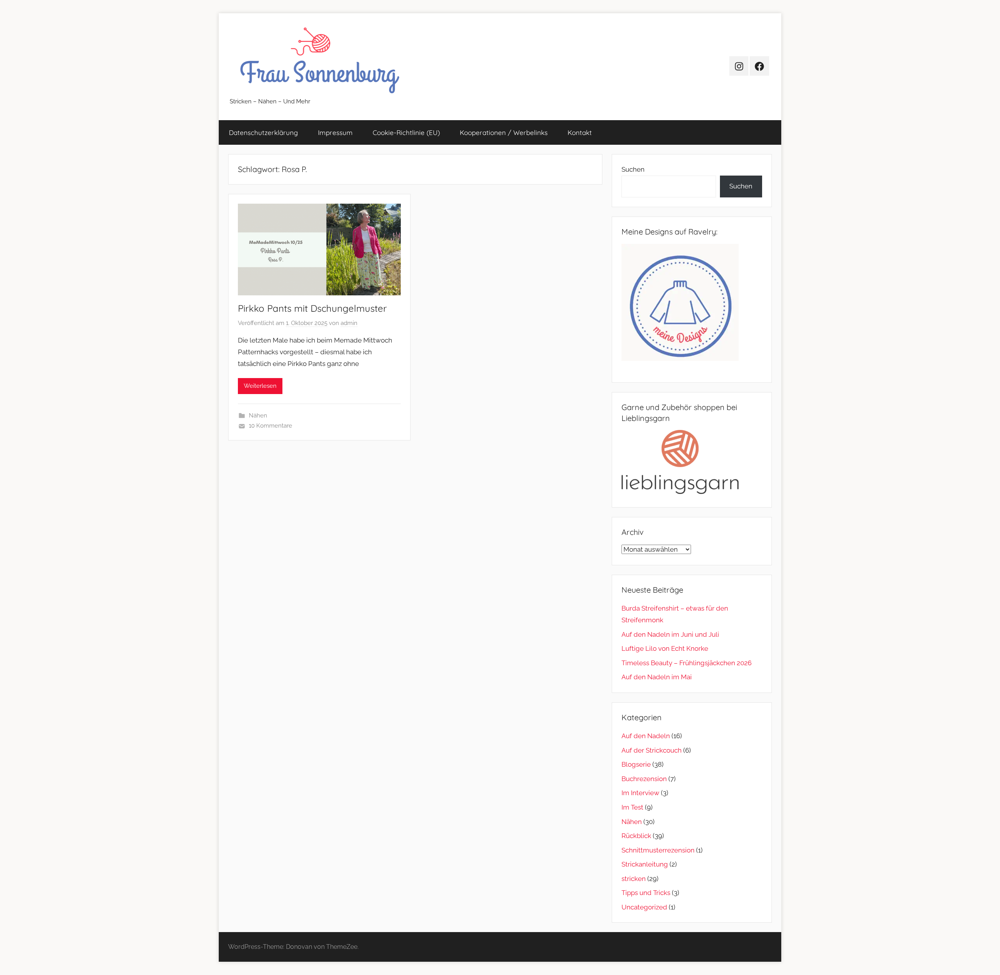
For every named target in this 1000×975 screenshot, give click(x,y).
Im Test (632, 807)
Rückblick (636, 836)
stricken (633, 879)
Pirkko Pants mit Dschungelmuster (312, 308)
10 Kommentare (270, 425)
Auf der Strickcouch (651, 750)
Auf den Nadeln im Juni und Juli (670, 634)
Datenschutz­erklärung (263, 132)
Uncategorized (644, 907)
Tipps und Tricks (645, 893)
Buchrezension (644, 779)
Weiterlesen (260, 385)
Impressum (335, 132)
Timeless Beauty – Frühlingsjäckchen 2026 (686, 663)
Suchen (633, 169)
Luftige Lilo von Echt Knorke (664, 648)
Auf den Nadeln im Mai (656, 677)
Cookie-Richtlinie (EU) (406, 132)
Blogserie (636, 764)
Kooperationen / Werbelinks (504, 132)
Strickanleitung (644, 864)
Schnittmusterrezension (658, 850)
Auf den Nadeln (645, 736)
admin (349, 323)
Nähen (258, 415)
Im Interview (640, 793)
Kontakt (580, 132)
